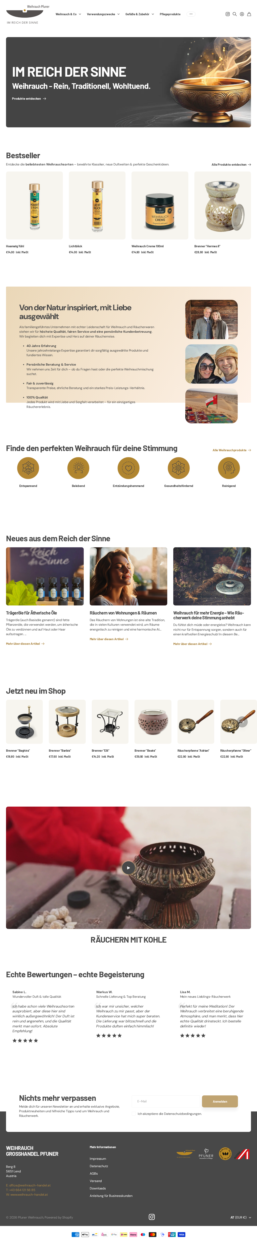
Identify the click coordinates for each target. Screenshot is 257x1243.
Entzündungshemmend (128, 486)
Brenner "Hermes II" (207, 246)
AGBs (94, 1173)
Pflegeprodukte (170, 14)
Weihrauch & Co (66, 14)
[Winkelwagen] (249, 14)
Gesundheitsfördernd (178, 486)
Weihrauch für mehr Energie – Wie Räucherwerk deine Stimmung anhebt (208, 615)
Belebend (78, 486)
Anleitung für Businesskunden (111, 1196)
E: (7, 1185)
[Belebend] (78, 468)
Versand (96, 1181)
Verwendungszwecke (101, 14)
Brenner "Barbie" (60, 750)
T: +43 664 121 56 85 (20, 1190)
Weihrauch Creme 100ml (148, 246)
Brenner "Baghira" (18, 750)
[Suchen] (235, 14)
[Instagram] (152, 1217)
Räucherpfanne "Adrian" (193, 750)
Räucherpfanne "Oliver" (235, 750)
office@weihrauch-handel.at (30, 1185)
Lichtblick (75, 246)
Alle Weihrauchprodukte (230, 450)
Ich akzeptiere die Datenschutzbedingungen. (170, 1114)
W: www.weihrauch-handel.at (27, 1194)
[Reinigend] (229, 468)
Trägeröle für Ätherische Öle (31, 612)
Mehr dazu (191, 14)
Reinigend (229, 486)
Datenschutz (99, 1166)
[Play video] (128, 868)
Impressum (98, 1159)
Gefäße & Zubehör (137, 14)
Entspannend (28, 486)
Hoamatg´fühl (15, 246)
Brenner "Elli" (100, 750)
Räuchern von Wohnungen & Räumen (123, 612)
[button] (242, 722)
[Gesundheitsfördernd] (179, 468)
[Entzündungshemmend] (128, 468)
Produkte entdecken (27, 98)
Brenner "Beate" (145, 750)
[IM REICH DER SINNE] (128, 82)
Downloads (98, 1188)
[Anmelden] (242, 14)
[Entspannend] (28, 468)
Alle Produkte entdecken (229, 164)
